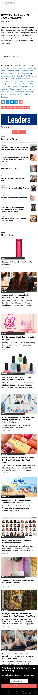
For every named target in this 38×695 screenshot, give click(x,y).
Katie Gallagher (7, 89)
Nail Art (3, 216)
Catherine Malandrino (23, 92)
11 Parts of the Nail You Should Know (14, 198)
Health (2, 195)
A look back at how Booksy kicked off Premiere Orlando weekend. (16, 426)
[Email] (3, 102)
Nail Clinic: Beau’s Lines (9, 169)
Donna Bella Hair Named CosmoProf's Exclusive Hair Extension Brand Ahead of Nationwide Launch (17, 656)
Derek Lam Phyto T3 (8, 68)
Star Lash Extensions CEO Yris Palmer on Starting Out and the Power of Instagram (14, 159)
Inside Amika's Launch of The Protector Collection (17, 263)
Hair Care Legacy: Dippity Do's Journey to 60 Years (18, 338)
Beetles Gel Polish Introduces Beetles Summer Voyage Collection (16, 501)
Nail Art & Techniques (9, 373)
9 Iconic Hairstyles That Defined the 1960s (13, 179)
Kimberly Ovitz (13, 71)
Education (3, 145)
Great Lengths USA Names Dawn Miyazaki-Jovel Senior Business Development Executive (12, 209)
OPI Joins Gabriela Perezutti (17, 79)
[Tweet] (16, 102)
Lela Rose (10, 92)
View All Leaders (19, 132)
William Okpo (6, 94)
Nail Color (5, 496)
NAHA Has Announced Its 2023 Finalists (15, 188)
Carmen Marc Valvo (23, 73)
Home (3, 11)
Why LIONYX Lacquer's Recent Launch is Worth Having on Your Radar (17, 378)
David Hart (22, 68)
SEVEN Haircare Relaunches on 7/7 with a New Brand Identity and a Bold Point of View (18, 460)
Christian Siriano (7, 81)
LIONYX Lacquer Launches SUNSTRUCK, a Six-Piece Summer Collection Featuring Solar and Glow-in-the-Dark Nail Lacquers (18, 385)
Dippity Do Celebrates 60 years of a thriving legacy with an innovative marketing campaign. (18, 345)
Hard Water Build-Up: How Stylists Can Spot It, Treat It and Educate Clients (14, 149)
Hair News (3, 205)
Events (3, 185)
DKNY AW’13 (17, 94)
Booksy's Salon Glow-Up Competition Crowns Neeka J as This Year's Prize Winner (19, 615)
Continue (19, 686)
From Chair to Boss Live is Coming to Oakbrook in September (16, 541)
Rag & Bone (16, 76)
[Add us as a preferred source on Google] (21, 102)
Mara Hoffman (19, 89)
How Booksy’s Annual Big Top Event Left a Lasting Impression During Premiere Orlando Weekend (18, 419)
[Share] (7, 102)
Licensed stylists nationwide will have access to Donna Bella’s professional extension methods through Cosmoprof (17, 664)
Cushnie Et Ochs (27, 71)
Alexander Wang (7, 73)
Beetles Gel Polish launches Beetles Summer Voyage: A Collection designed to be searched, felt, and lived (19, 508)
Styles (2, 176)
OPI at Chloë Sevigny (14, 84)
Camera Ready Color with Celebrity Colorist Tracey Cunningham (15, 296)
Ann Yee (26, 84)
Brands (3, 155)
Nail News (5, 610)
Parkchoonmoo (27, 86)
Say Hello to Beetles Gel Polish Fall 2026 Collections (13, 220)
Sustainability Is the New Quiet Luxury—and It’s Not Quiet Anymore (19, 582)
